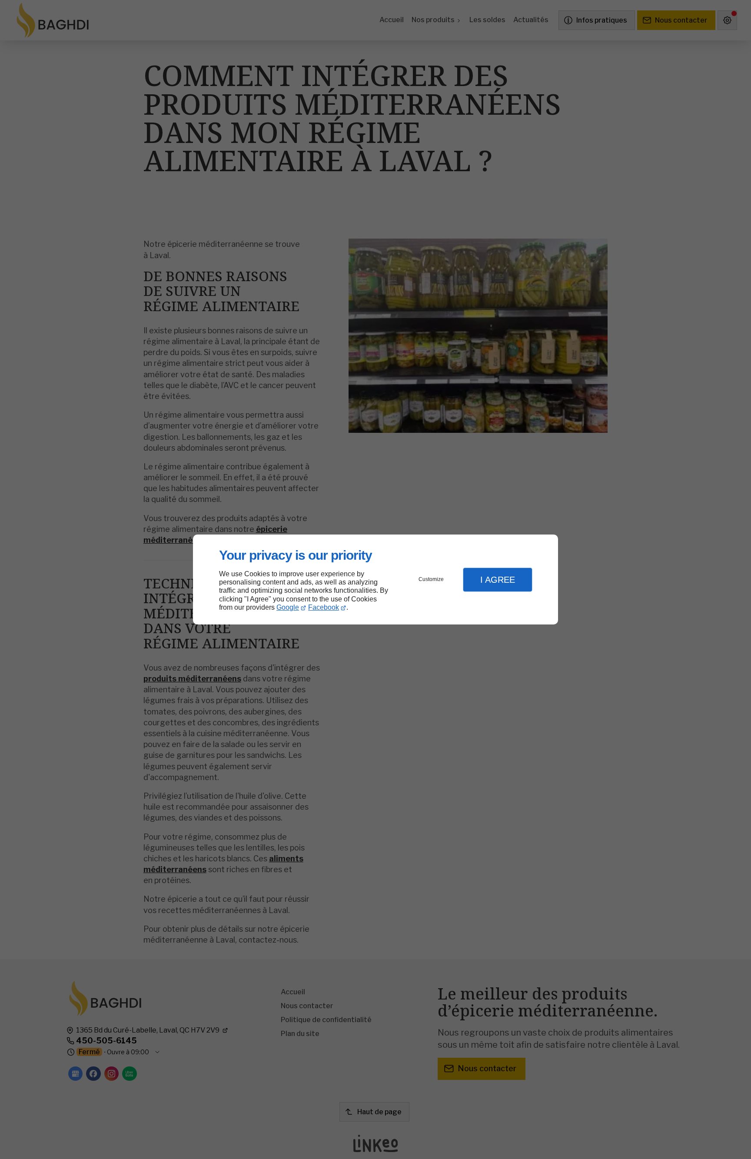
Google (287, 607)
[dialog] (375, 579)
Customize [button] (431, 579)
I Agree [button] (497, 579)
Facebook (323, 607)
